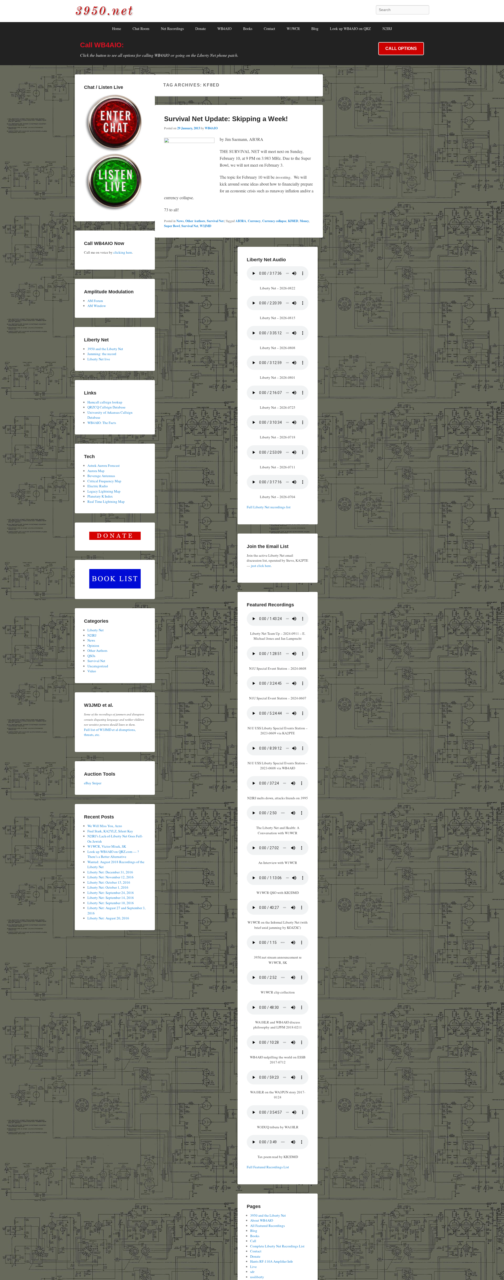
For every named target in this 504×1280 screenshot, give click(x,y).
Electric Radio (97, 486)
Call (253, 1240)
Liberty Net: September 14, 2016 (110, 897)
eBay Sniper (92, 783)
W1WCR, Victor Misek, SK (106, 846)
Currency (254, 221)
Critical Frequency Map (104, 481)
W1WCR (293, 28)
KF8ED (293, 221)
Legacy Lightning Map (103, 491)
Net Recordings (172, 28)
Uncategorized (97, 666)
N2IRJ (387, 28)
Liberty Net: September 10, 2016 (110, 902)
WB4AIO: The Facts (101, 422)
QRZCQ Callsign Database (106, 407)
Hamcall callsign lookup (104, 402)
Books (247, 28)
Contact (269, 28)
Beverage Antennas (101, 475)
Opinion (93, 645)
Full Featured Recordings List (268, 1167)
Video (91, 671)
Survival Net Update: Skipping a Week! (226, 119)
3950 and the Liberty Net (268, 1215)
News (180, 221)
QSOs (91, 655)
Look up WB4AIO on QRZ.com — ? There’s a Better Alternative (113, 854)
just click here (261, 565)
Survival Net (215, 221)
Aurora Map (95, 470)
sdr (252, 1271)
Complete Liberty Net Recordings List (277, 1246)
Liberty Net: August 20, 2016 (108, 918)
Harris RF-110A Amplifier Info (271, 1261)
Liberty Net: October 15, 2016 (108, 882)
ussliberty (257, 1276)
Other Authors (195, 221)
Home (116, 28)
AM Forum (95, 300)
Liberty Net (95, 630)
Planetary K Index (100, 496)
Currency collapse (274, 221)
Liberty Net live (98, 359)
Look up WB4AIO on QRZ (350, 28)
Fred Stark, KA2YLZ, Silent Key (110, 831)
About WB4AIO (261, 1220)
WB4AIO (224, 28)
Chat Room (141, 28)
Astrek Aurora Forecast (103, 465)
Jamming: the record (101, 353)
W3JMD (205, 226)
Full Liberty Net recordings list (269, 507)
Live (253, 1266)
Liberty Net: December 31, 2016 (110, 872)
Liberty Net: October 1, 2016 (107, 887)
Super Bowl (172, 226)
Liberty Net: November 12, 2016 (110, 877)
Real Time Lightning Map (106, 501)
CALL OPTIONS (401, 48)
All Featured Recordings (267, 1225)
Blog (314, 28)
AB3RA (240, 221)
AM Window (96, 305)
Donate (200, 28)
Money (304, 221)
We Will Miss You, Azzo (104, 825)
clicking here (122, 252)
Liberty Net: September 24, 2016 (110, 892)
